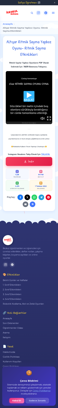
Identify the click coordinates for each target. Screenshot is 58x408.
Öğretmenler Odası (13, 328)
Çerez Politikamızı (42, 390)
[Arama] (32, 13)
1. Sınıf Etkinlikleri (12, 285)
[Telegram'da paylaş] (41, 197)
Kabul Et (16, 400)
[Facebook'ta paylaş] (20, 197)
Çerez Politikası (11, 366)
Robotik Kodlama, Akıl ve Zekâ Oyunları (23, 304)
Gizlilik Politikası (11, 357)
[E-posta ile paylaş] (25, 204)
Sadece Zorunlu (37, 400)
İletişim (6, 337)
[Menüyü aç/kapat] (53, 13)
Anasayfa (8, 24)
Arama (6, 332)
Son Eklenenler (11, 323)
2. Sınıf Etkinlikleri (12, 289)
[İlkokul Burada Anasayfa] (12, 12)
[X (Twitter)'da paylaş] (27, 197)
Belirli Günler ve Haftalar (15, 280)
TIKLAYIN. (45, 154)
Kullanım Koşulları (12, 361)
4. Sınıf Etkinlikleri (12, 299)
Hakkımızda (9, 352)
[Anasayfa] (8, 240)
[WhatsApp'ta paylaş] (34, 197)
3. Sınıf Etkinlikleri (12, 294)
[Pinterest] (45, 12)
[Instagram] (38, 12)
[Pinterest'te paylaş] (48, 197)
